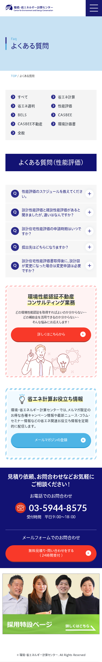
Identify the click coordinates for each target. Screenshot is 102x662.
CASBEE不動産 (30, 124)
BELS (22, 115)
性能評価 (65, 106)
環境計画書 (67, 124)
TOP (14, 76)
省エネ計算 (66, 97)
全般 (21, 133)
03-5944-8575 (58, 507)
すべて (23, 97)
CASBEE (65, 115)
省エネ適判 (26, 106)
